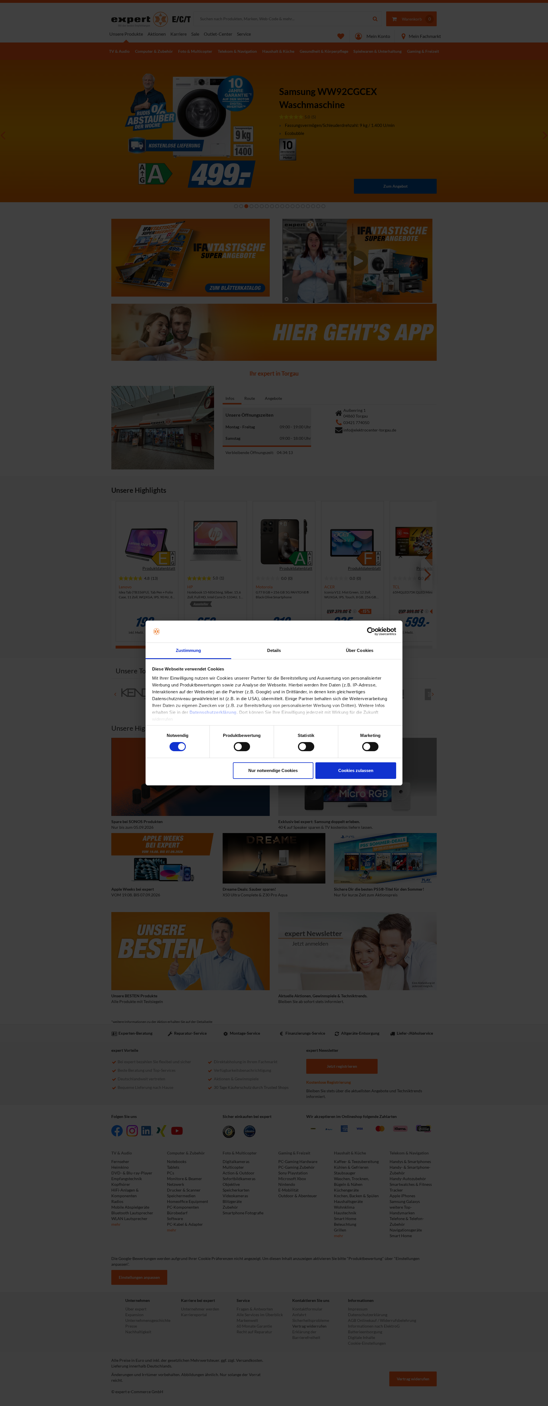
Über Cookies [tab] (359, 650)
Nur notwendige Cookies (273, 770)
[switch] (242, 746)
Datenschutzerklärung (213, 712)
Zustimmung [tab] (188, 650)
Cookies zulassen (355, 770)
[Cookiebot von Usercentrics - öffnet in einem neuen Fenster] (371, 631)
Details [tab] (274, 650)
